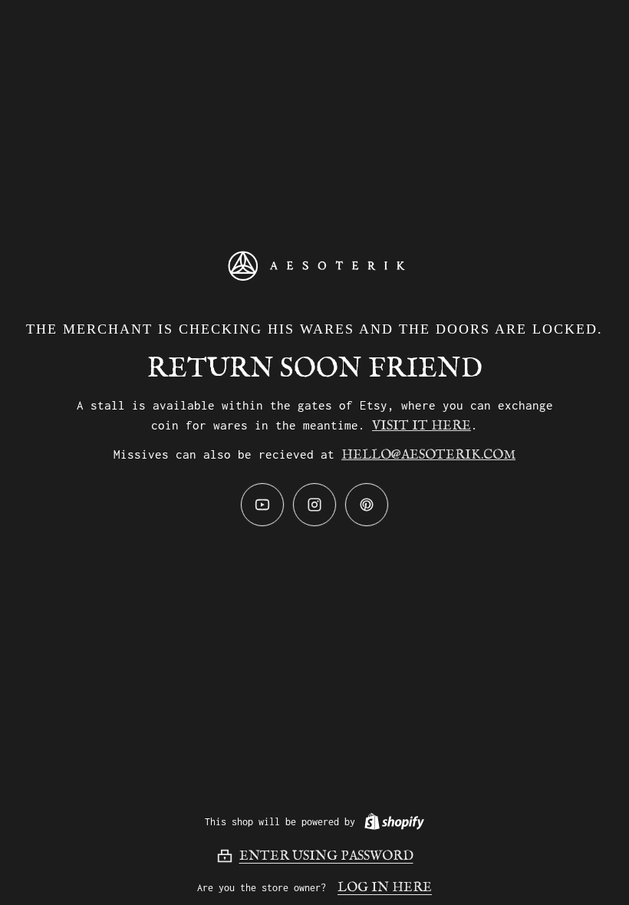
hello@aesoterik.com (428, 455)
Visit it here (421, 426)
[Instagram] (314, 504)
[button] (314, 855)
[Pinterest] (366, 504)
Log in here (385, 888)
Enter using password (326, 856)
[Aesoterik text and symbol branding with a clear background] (314, 265)
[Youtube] (262, 504)
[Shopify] (391, 821)
